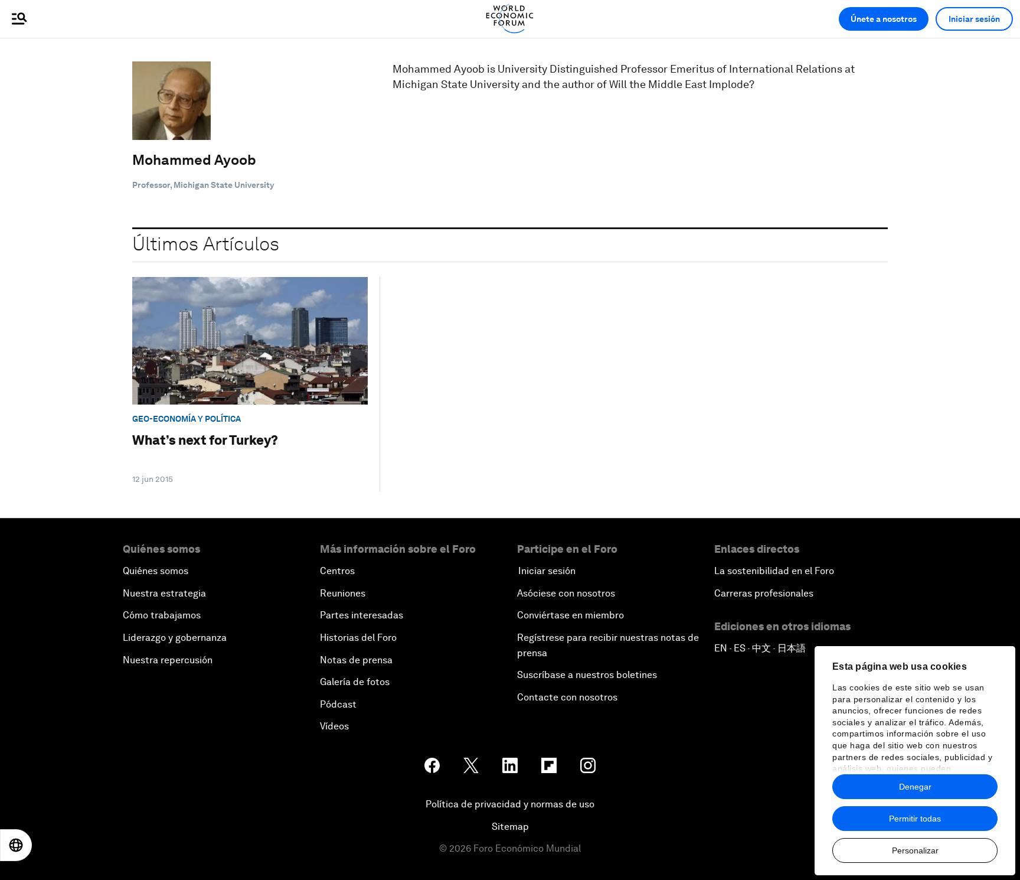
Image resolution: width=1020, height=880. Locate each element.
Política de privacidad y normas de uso (510, 804)
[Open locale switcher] (16, 845)
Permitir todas (915, 818)
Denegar (915, 786)
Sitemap (510, 826)
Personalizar (915, 850)
